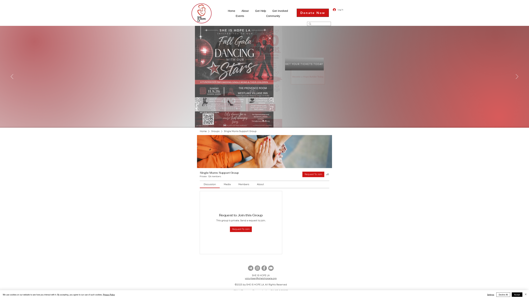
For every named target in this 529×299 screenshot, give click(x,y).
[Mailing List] (250, 268)
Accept (517, 294)
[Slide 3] (265, 120)
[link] (210, 184)
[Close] (525, 294)
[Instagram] (257, 268)
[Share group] (327, 174)
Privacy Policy (109, 294)
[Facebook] (264, 268)
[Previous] (12, 76)
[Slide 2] (263, 120)
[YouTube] (271, 268)
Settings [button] (490, 294)
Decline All (503, 294)
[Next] (517, 76)
